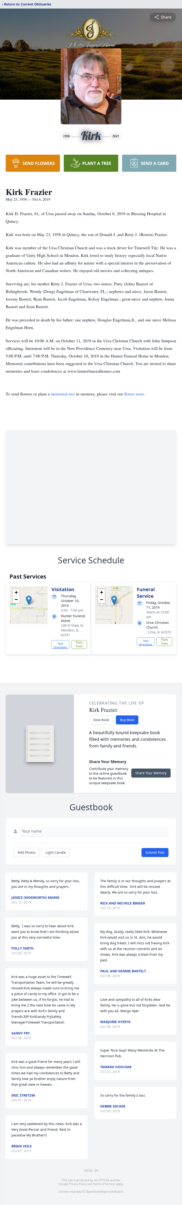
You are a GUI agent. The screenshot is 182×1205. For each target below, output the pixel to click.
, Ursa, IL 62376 (158, 632)
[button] (29, 600)
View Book (101, 720)
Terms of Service (104, 1184)
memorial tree (63, 394)
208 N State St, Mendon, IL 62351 (72, 630)
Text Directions (60, 645)
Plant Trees (79, 644)
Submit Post (155, 852)
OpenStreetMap (96, 1192)
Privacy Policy (77, 1184)
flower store (134, 394)
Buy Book (127, 720)
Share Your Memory (151, 773)
